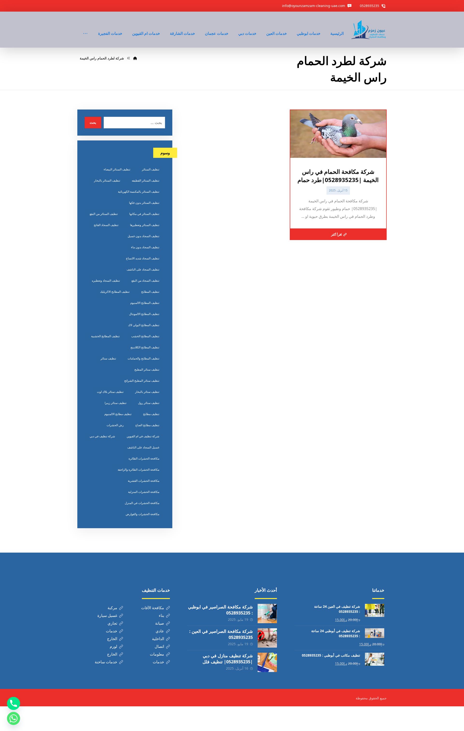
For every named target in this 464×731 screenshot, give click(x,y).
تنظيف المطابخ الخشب (145, 336)
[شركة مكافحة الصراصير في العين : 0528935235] (267, 638)
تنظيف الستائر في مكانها (144, 214)
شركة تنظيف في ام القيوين (143, 436)
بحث (93, 122)
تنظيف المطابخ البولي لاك (143, 325)
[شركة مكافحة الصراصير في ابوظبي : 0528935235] (267, 613)
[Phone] (13, 703)
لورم (113, 646)
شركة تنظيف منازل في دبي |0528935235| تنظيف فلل (228, 659)
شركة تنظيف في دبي (102, 436)
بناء (161, 615)
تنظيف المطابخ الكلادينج (144, 347)
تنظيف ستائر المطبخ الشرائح (141, 381)
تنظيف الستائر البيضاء (117, 169)
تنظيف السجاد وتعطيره (106, 280)
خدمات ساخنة (106, 662)
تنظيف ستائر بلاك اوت (110, 392)
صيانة (159, 623)
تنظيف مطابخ (151, 414)
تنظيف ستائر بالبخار (147, 392)
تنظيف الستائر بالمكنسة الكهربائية (138, 192)
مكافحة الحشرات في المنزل (142, 503)
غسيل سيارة (107, 615)
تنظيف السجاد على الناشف (143, 269)
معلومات (157, 654)
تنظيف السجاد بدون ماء (145, 247)
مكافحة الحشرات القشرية (143, 481)
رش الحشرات (115, 425)
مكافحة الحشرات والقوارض (142, 514)
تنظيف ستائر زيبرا (115, 403)
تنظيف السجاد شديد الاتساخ (142, 258)
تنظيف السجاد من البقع (145, 280)
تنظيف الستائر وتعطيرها (144, 225)
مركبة (112, 607)
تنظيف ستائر (108, 358)
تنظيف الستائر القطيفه (145, 180)
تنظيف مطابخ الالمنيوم (117, 414)
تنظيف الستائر (150, 169)
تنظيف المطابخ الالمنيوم (144, 303)
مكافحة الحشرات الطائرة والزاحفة (138, 470)
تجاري (112, 623)
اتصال (159, 646)
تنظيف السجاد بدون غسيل (143, 236)
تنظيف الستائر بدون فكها (144, 203)
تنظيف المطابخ (150, 292)
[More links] (85, 27)
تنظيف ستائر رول (148, 403)
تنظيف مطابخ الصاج (147, 425)
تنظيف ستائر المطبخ (146, 369)
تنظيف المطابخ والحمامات (143, 358)
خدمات (111, 631)
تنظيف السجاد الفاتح (106, 225)
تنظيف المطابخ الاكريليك (115, 292)
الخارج (112, 638)
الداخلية (158, 638)
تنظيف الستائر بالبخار (107, 180)
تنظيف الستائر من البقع (104, 214)
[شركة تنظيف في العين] (369, 29)
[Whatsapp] (13, 718)
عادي (160, 631)
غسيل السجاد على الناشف (143, 447)
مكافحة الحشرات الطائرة (144, 458)
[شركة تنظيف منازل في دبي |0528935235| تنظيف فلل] (267, 662)
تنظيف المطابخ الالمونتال (144, 314)
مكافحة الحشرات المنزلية (143, 492)
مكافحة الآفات (152, 607)
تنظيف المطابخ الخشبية (105, 336)
